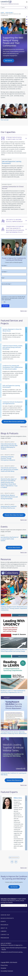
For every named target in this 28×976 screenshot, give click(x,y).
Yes (4, 302)
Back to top (23, 311)
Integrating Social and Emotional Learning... (12, 952)
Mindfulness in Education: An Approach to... (12, 945)
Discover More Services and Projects (14, 421)
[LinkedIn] (26, 22)
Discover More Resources (14, 780)
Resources (4, 924)
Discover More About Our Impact (14, 515)
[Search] (26, 7)
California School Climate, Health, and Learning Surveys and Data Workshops (12, 347)
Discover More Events (14, 547)
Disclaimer (3, 968)
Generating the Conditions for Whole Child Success (9, 507)
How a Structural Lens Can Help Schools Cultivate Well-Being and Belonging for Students (9, 446)
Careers (3, 931)
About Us (4, 928)
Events (3, 921)
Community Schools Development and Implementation (13, 402)
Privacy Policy (4, 965)
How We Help (9, 12)
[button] (12, 857)
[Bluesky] (26, 19)
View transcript (4, 120)
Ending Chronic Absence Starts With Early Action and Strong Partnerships (9, 496)
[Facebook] (26, 16)
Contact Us (5, 934)
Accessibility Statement (7, 971)
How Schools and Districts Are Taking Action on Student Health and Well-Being (9, 469)
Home (2, 12)
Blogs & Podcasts (7, 918)
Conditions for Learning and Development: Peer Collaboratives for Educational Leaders (13, 367)
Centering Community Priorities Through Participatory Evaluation (8, 458)
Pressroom (5, 938)
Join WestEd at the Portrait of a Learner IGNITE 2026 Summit (9, 538)
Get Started (8, 60)
